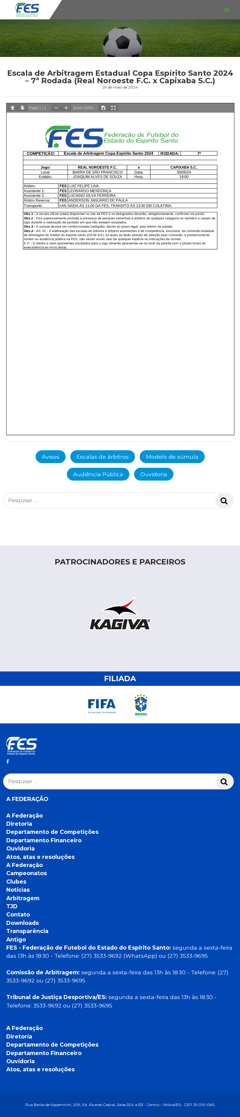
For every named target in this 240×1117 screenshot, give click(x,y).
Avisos (50, 456)
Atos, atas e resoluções (40, 857)
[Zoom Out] (56, 108)
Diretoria (19, 823)
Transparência (27, 931)
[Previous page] (12, 108)
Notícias (18, 889)
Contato (18, 914)
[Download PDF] (103, 108)
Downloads (22, 923)
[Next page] (22, 108)
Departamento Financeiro (44, 840)
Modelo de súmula (172, 456)
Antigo (16, 939)
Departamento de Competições (52, 832)
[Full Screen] (113, 108)
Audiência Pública (98, 474)
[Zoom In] (66, 108)
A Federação (24, 815)
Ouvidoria (153, 474)
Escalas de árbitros (103, 456)
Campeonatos (26, 873)
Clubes (16, 881)
